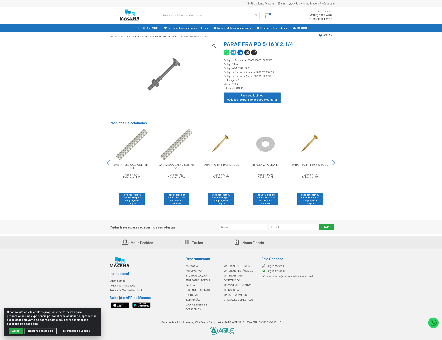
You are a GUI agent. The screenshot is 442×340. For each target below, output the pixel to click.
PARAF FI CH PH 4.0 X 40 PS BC (221, 164)
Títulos (197, 243)
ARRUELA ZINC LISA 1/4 (266, 164)
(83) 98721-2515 (321, 19)
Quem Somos (117, 280)
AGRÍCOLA (192, 266)
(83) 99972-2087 (275, 271)
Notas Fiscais (253, 243)
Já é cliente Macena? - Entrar (267, 3)
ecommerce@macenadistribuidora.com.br (290, 276)
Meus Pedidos (141, 243)
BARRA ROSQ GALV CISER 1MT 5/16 (176, 166)
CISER (235, 84)
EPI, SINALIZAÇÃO (196, 275)
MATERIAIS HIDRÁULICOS (238, 270)
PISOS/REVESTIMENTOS (238, 285)
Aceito (16, 330)
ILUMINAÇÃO (193, 299)
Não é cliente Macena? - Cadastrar (314, 3)
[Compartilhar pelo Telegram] (233, 52)
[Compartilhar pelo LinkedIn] (240, 52)
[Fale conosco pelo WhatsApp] (433, 323)
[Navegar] (108, 163)
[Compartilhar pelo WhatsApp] (226, 52)
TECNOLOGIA (231, 290)
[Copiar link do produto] (254, 52)
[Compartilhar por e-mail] (247, 52)
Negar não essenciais (40, 330)
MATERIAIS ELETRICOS (237, 266)
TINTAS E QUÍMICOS (235, 295)
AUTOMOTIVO (194, 270)
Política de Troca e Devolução (126, 290)
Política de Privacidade (122, 285)
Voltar (327, 35)
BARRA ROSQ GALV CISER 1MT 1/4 (132, 166)
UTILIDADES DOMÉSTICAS (238, 299)
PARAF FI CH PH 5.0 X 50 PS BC (310, 164)
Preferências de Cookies (76, 330)
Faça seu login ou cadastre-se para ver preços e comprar (252, 97)
